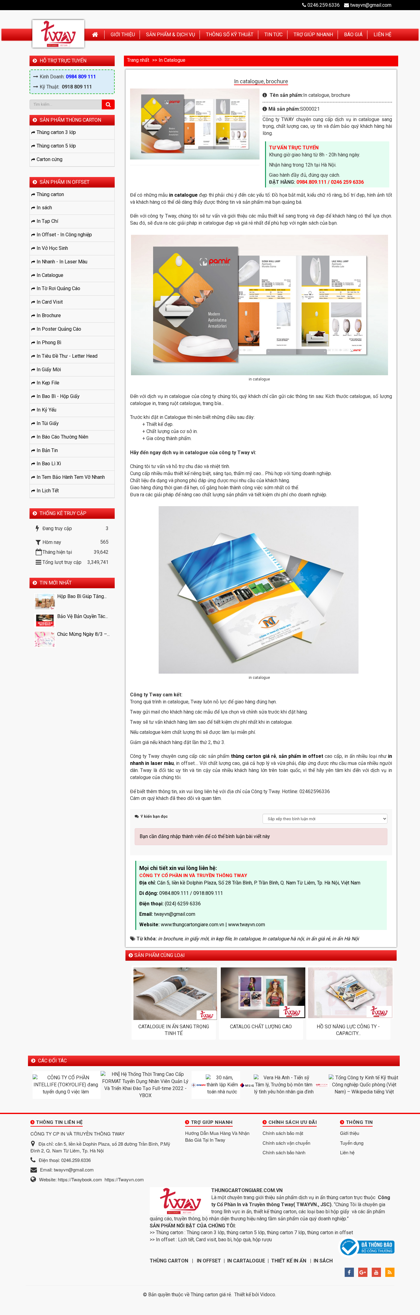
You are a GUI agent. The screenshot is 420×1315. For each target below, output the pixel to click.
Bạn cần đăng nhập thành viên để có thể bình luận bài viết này (205, 836)
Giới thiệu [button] (123, 34)
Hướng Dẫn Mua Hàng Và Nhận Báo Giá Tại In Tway (217, 1136)
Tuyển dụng (351, 1143)
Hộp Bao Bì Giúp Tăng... (82, 596)
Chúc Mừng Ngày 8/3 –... (83, 634)
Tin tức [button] (273, 34)
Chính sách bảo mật (283, 1133)
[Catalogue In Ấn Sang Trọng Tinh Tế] (174, 994)
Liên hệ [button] (382, 34)
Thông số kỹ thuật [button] (229, 34)
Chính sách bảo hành (284, 1152)
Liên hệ (347, 1152)
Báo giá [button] (353, 34)
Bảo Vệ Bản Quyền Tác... (82, 616)
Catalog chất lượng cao (261, 1027)
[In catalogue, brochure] (195, 123)
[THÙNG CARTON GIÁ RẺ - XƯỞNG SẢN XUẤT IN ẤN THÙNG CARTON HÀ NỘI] (58, 33)
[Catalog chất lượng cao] (261, 993)
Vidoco (267, 1294)
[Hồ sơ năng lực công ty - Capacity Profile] (348, 993)
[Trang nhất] (95, 34)
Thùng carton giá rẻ (211, 1294)
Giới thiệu (349, 1133)
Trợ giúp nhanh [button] (313, 34)
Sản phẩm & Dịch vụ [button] (170, 34)
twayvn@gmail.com (370, 5)
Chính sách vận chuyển (286, 1143)
